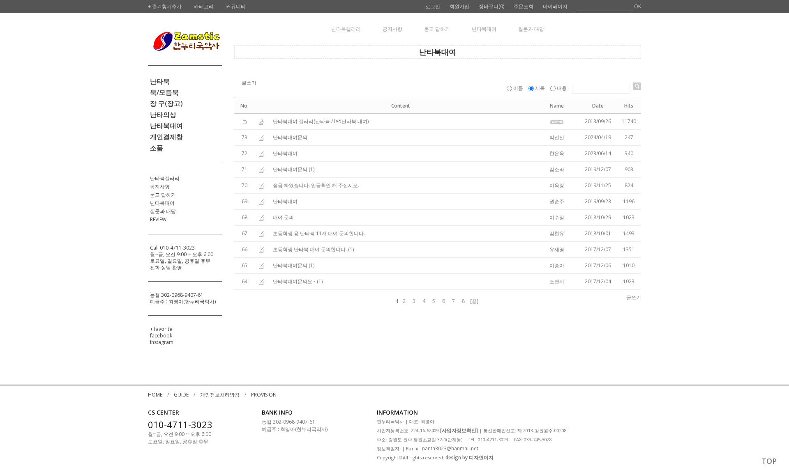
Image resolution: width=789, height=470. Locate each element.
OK (637, 6)
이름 (518, 88)
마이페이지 (555, 6)
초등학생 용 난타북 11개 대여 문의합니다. (319, 233)
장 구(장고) (166, 103)
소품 (156, 147)
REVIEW (158, 219)
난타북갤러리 (165, 178)
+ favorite (161, 329)
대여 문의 (283, 217)
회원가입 (459, 6)
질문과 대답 (163, 211)
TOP (769, 461)
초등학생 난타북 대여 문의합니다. (310, 249)
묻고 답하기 (163, 194)
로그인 (432, 6)
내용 (562, 88)
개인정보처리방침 (220, 394)
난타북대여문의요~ (294, 281)
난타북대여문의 (290, 137)
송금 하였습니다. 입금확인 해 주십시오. (316, 185)
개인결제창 (166, 136)
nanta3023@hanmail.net (450, 448)
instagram (161, 342)
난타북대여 (166, 125)
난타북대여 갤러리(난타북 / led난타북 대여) (321, 121)
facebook (161, 335)
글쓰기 (249, 82)
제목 (540, 88)
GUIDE (181, 394)
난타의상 (163, 114)
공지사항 (160, 186)
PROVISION (264, 394)
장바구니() (491, 6)
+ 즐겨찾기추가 (165, 6)
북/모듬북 (164, 92)
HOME (155, 394)
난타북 (160, 81)
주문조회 (523, 6)
